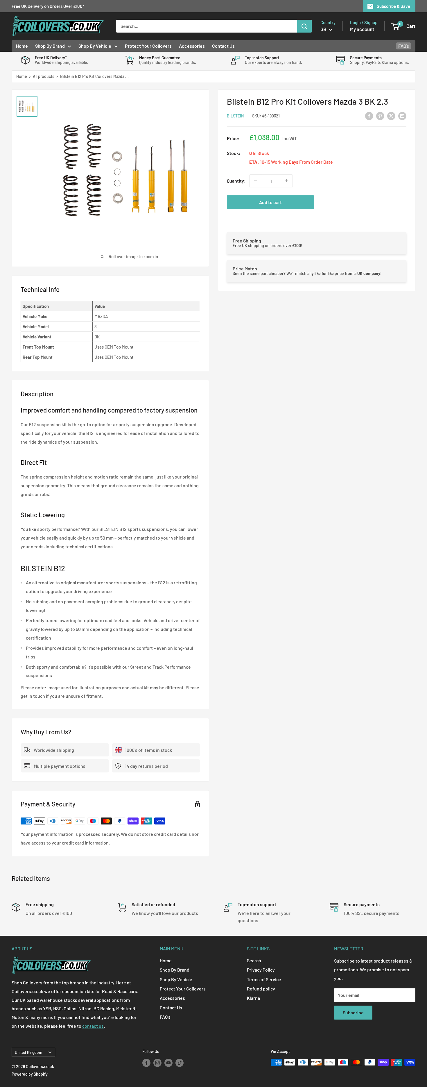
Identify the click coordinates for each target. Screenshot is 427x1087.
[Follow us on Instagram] (157, 1063)
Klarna (253, 998)
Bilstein (235, 115)
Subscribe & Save (393, 6)
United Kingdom (28, 1052)
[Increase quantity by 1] (286, 181)
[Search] (304, 26)
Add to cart (270, 202)
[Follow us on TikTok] (179, 1063)
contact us (93, 1026)
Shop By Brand (50, 46)
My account (362, 29)
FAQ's (403, 46)
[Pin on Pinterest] (380, 115)
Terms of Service (264, 979)
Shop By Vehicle (94, 46)
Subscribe (353, 1012)
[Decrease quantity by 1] (256, 181)
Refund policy (261, 988)
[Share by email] (402, 115)
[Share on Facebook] (369, 115)
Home (22, 46)
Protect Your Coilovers (148, 46)
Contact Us (223, 46)
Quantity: (236, 180)
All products (43, 76)
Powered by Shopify (30, 1074)
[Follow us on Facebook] (146, 1063)
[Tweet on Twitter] (391, 115)
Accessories (192, 46)
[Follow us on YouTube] (168, 1063)
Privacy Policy (261, 969)
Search (254, 960)
